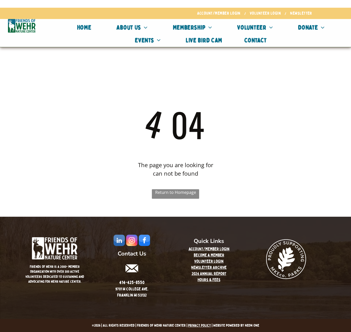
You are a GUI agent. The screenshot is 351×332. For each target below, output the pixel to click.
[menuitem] (219, 13)
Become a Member (209, 255)
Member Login (217, 249)
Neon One (252, 325)
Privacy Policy (199, 325)
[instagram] (131, 241)
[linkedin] (119, 241)
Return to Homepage (175, 192)
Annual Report (213, 273)
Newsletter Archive (209, 267)
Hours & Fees (209, 279)
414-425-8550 (131, 283)
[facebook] (144, 241)
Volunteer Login (209, 261)
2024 (195, 273)
